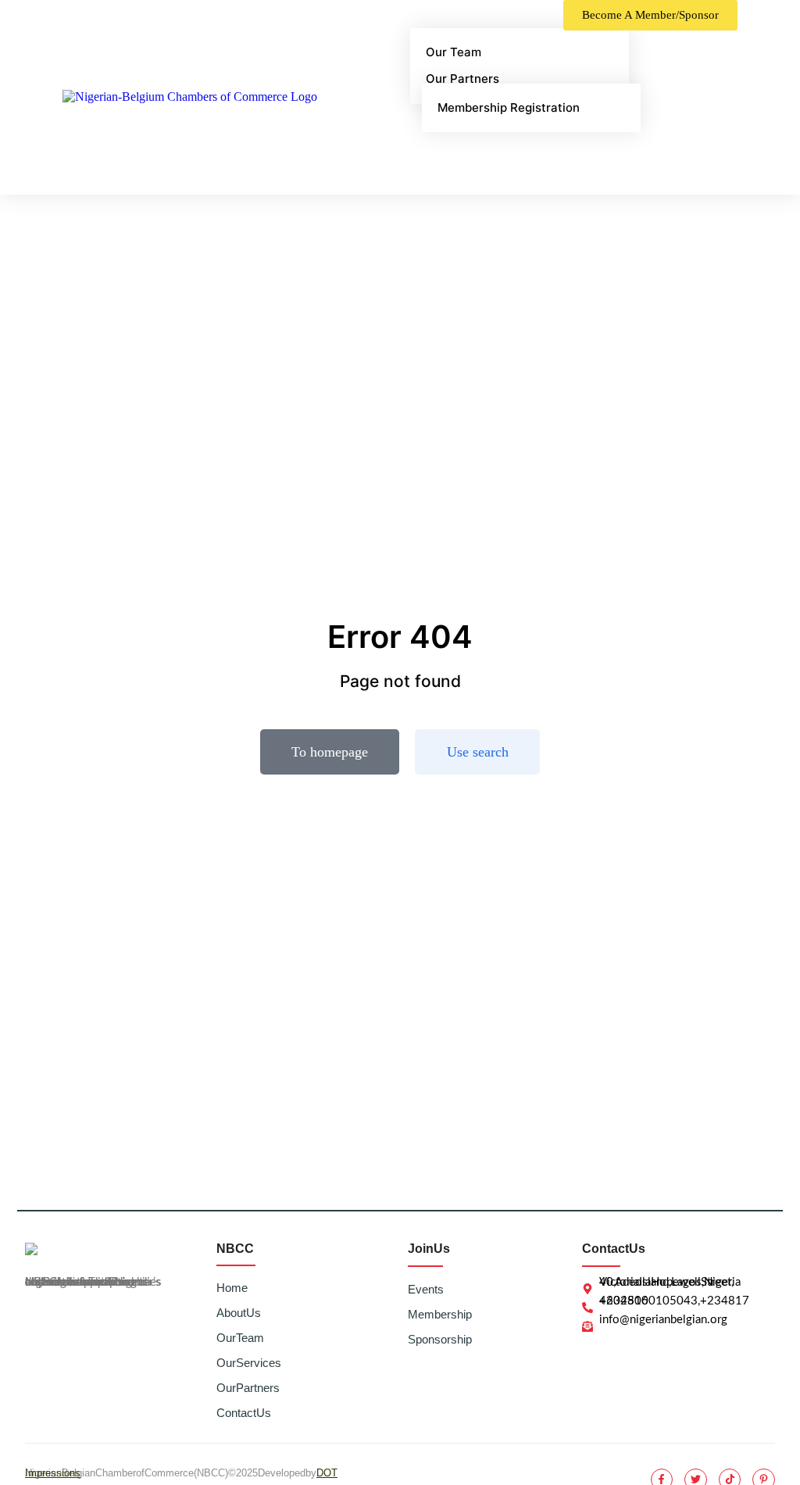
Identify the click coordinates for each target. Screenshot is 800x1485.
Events (426, 1289)
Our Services (248, 1362)
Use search (478, 752)
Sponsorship (440, 1339)
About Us (238, 1312)
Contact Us (243, 1412)
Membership (440, 1314)
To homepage (329, 752)
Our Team (240, 1337)
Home (232, 1287)
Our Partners (248, 1387)
